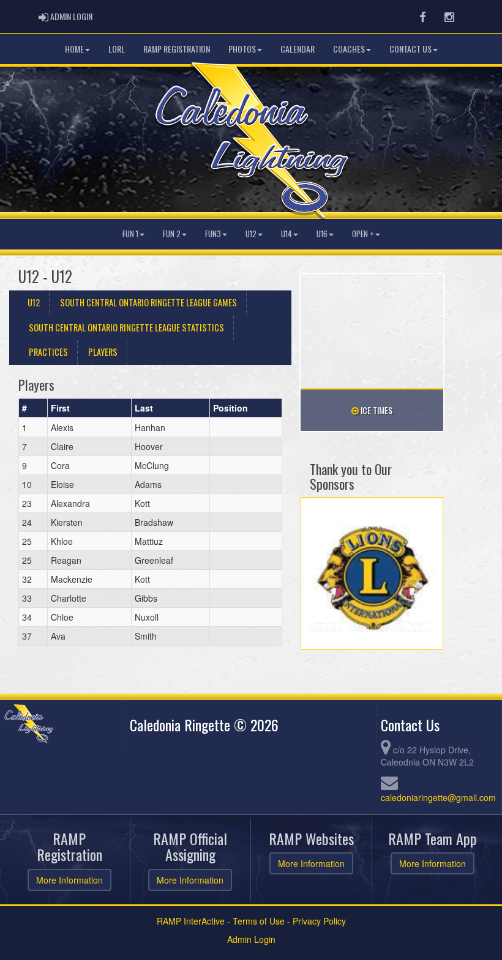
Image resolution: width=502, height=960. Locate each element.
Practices (48, 351)
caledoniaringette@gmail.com (438, 797)
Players (103, 351)
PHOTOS (242, 48)
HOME (74, 48)
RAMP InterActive (191, 921)
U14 (286, 234)
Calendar (297, 48)
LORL (116, 48)
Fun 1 (130, 234)
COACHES (349, 48)
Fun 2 (172, 234)
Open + (363, 234)
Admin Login (251, 939)
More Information (69, 880)
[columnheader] (33, 408)
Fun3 (213, 234)
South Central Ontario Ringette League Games (148, 302)
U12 (251, 234)
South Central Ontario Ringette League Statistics (126, 327)
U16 (322, 234)
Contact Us (410, 48)
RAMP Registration (176, 48)
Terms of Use (259, 921)
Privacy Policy (319, 921)
